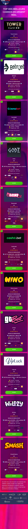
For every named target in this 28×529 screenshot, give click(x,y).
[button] (14, 55)
